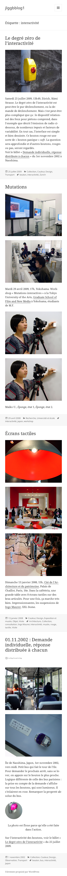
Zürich (43, 174)
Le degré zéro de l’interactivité (22, 40)
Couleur (40, 171)
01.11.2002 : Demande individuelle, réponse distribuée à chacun (28, 644)
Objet (15, 621)
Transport (9, 174)
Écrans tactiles (20, 433)
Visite (21, 621)
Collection (31, 171)
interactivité (33, 174)
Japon (20, 421)
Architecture (35, 621)
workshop (28, 421)
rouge (53, 624)
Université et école (46, 418)
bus (41, 860)
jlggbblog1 (15, 7)
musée (46, 624)
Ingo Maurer (13, 607)
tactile (8, 627)
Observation (11, 860)
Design (49, 171)
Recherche (31, 418)
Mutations (16, 187)
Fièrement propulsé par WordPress (22, 871)
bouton (23, 174)
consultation (11, 624)
